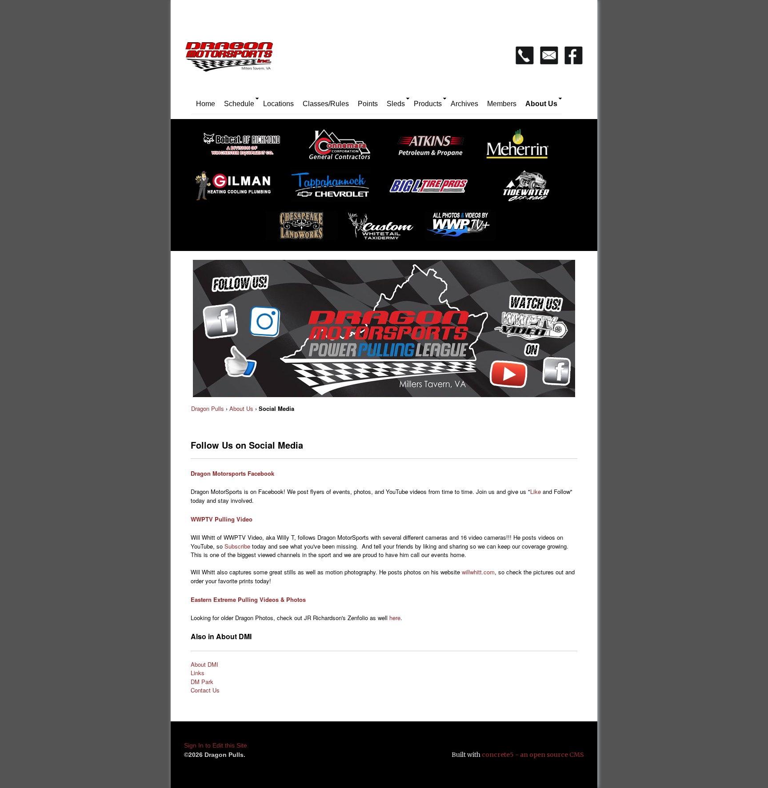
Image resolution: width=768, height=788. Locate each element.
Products (428, 103)
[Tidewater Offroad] (531, 189)
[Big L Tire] (433, 189)
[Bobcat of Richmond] (246, 147)
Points (368, 103)
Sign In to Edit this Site (215, 745)
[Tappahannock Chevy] (335, 189)
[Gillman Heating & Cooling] (237, 189)
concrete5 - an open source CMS (533, 755)
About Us (541, 103)
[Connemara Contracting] (344, 147)
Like (535, 491)
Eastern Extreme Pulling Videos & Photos (248, 599)
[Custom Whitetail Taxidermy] (383, 230)
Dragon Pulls (207, 408)
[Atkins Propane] (433, 147)
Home (205, 103)
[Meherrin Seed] (522, 147)
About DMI (204, 664)
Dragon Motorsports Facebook (232, 473)
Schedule (239, 103)
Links (197, 673)
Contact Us (205, 690)
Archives (464, 103)
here (394, 617)
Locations (278, 103)
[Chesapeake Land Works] (302, 230)
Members (501, 103)
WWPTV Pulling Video (221, 519)
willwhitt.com (478, 572)
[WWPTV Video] (465, 230)
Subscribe (237, 546)
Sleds (396, 103)
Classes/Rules (326, 103)
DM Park (202, 681)
